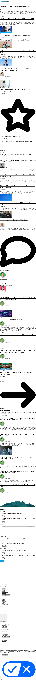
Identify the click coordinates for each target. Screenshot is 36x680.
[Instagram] (21, 576)
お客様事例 (2, 16)
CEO (1, 295)
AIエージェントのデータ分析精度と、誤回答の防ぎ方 (14, 220)
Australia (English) (4, 640)
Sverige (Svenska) (4, 635)
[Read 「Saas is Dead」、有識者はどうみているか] (6, 316)
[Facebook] (7, 569)
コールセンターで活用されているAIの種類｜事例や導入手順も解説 (13, 543)
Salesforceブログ (4, 601)
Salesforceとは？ (4, 588)
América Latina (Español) (6, 624)
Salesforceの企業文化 (3, 48)
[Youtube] (7, 583)
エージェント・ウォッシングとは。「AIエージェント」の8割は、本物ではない (18, 145)
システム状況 (4, 603)
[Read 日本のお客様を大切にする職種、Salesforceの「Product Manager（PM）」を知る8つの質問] (6, 86)
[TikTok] (21, 583)
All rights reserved (13, 650)
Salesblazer (2, 524)
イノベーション (3, 536)
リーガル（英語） (5, 654)
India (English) (4, 641)
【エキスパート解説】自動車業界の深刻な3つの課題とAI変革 (16, 35)
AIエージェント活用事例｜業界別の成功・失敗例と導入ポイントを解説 (14, 550)
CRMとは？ (4, 589)
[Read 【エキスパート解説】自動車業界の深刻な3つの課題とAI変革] (6, 32)
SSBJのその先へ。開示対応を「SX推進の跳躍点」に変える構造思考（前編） (17, 141)
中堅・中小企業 (3, 548)
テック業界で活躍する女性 (4, 87)
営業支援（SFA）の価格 (6, 595)
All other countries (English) (6, 637)
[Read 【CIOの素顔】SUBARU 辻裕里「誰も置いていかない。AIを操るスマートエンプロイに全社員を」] (6, 455)
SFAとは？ (3, 590)
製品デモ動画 (4, 596)
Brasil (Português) (4, 625)
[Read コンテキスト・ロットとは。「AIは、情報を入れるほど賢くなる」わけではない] (6, 200)
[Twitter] (21, 569)
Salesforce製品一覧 (5, 592)
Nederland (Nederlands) (5, 634)
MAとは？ (3, 591)
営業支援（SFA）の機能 (6, 594)
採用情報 (3, 602)
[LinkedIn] (7, 576)
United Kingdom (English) (6, 636)
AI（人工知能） (2, 370)
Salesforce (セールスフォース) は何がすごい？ (11, 136)
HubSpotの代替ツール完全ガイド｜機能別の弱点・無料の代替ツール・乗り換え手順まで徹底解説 (18, 555)
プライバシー (4, 656)
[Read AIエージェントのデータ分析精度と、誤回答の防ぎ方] (6, 217)
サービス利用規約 (5, 655)
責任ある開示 (4, 657)
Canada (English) (4, 626)
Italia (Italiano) (4, 633)
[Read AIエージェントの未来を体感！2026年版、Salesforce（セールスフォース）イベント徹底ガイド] (6, 369)
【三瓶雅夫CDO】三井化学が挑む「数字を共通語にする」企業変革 (17, 19)
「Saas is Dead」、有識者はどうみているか (11, 319)
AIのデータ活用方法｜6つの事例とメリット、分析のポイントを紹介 (13, 538)
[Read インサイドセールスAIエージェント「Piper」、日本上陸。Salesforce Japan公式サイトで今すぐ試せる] (6, 65)
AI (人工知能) (2, 511)
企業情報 (3, 600)
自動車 (1, 33)
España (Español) (4, 631)
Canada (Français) (4, 627)
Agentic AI (1, 66)
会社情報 (3, 599)
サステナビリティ (5, 604)
